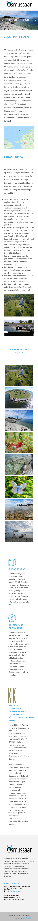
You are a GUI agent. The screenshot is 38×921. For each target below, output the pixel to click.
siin (9, 604)
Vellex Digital (26, 918)
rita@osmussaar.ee (15, 891)
